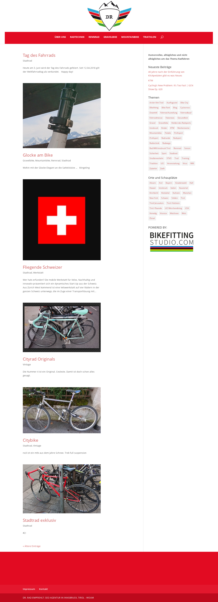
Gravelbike (110, 37)
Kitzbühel (165, 193)
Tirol (183, 198)
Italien (173, 188)
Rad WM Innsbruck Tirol (160, 148)
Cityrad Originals (39, 359)
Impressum (29, 589)
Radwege (166, 143)
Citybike (30, 440)
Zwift (162, 168)
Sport (164, 153)
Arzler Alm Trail (156, 102)
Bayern (169, 182)
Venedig (153, 213)
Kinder (164, 128)
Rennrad (94, 37)
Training (185, 158)
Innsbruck (154, 128)
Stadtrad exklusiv (39, 520)
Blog (175, 107)
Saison (187, 148)
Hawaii (153, 188)
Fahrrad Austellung (168, 112)
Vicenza (163, 213)
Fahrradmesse (156, 117)
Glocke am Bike (38, 155)
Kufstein (176, 193)
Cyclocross (185, 107)
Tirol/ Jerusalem (157, 203)
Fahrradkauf (185, 112)
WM (192, 163)
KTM (150, 80)
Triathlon (149, 37)
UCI (162, 163)
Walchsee (174, 213)
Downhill (153, 112)
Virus (185, 163)
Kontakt (43, 589)
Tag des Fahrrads (39, 55)
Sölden (175, 198)
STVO (169, 158)
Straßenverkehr (156, 158)
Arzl (160, 182)
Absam (153, 182)
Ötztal (152, 218)
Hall (191, 182)
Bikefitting (154, 107)
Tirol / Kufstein (173, 203)
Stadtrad (27, 60)
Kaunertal (183, 188)
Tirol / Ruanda (156, 208)
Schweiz (164, 198)
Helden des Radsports (181, 123)
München (187, 193)
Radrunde (166, 138)
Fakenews (170, 117)
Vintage (27, 364)
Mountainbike (130, 37)
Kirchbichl (154, 193)
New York (154, 198)
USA (187, 208)
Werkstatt (38, 272)
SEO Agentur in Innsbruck (61, 597)
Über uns (60, 37)
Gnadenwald (180, 182)
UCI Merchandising (173, 208)
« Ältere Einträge (32, 546)
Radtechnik (77, 37)
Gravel (152, 123)
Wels (184, 213)
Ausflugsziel (172, 102)
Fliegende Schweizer (42, 267)
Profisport (178, 133)
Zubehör (153, 168)
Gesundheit (183, 117)
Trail (177, 158)
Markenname (183, 128)
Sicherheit (154, 153)
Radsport (177, 138)
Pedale (168, 133)
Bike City (184, 102)
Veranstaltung (173, 163)
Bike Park (166, 107)
